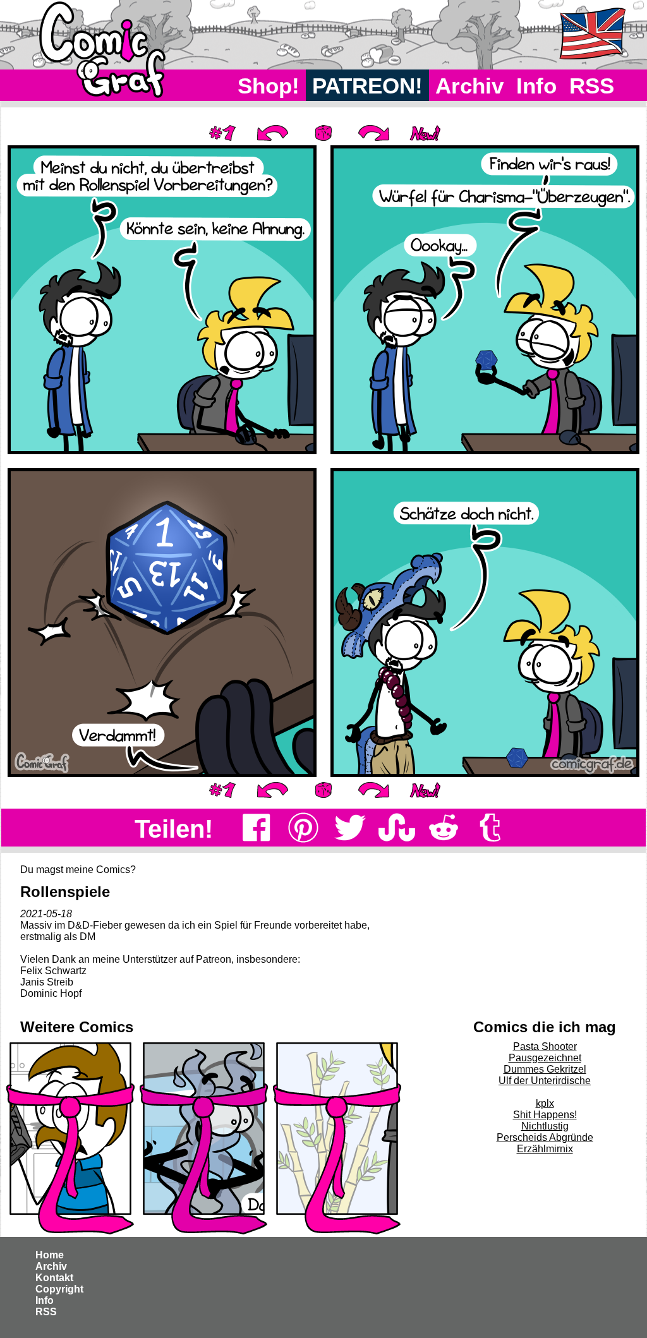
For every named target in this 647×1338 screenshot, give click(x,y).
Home (49, 1255)
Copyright (59, 1289)
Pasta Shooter (545, 1046)
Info (536, 85)
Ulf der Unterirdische (545, 1080)
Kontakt (54, 1277)
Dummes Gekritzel (545, 1069)
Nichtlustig (545, 1126)
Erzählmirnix (545, 1148)
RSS (591, 85)
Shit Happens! (545, 1114)
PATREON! (367, 85)
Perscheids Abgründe (545, 1137)
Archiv (469, 85)
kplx (545, 1103)
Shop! (268, 85)
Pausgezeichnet (545, 1057)
